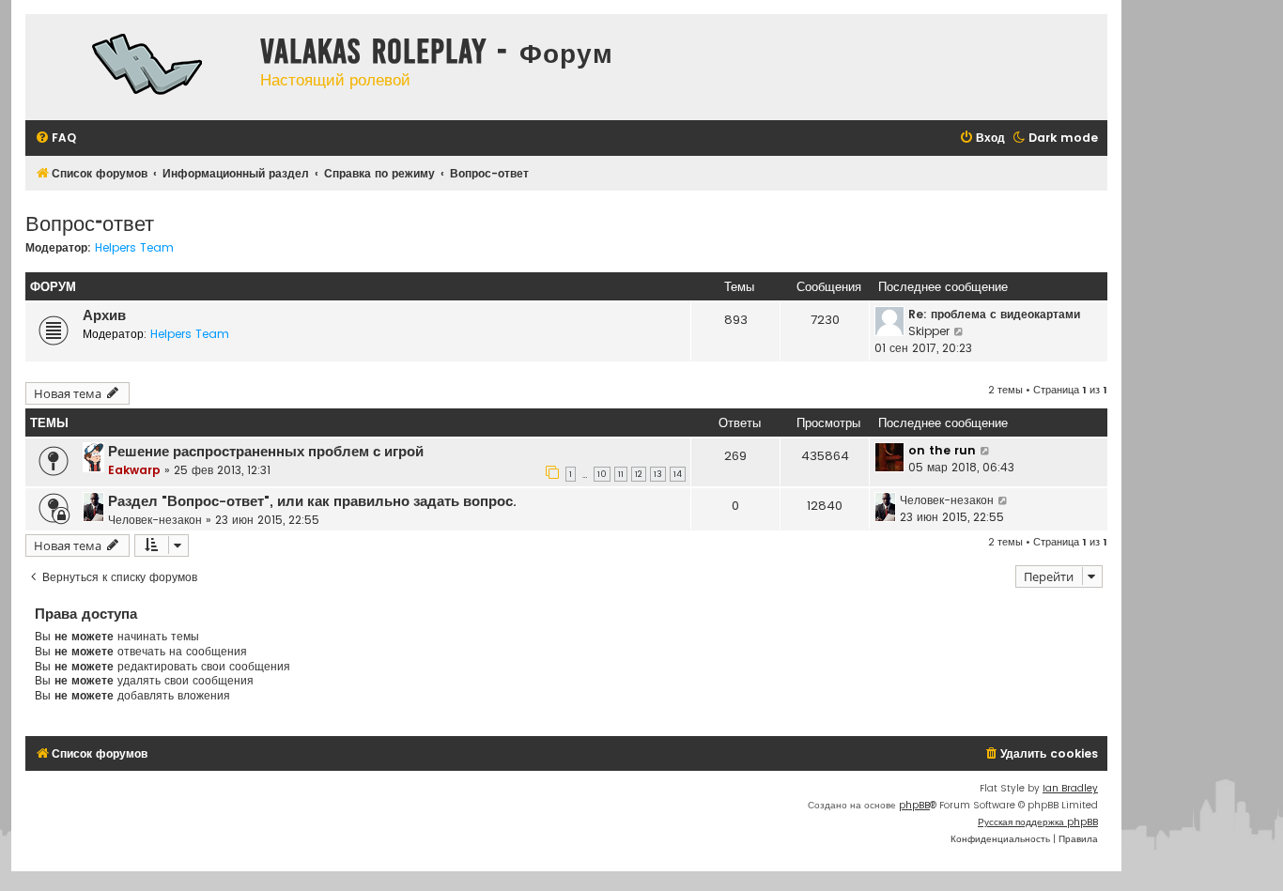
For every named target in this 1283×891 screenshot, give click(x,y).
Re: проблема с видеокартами (994, 314)
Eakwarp (134, 470)
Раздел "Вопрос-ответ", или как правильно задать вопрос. (312, 501)
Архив (104, 315)
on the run (942, 450)
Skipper (929, 331)
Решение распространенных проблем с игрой (266, 451)
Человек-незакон (155, 520)
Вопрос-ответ (89, 222)
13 (658, 474)
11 (621, 474)
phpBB (914, 805)
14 (677, 474)
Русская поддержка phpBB (1038, 822)
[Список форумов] (138, 67)
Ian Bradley (1070, 788)
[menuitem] (55, 138)
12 (638, 474)
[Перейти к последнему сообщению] (986, 450)
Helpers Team (134, 247)
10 (602, 474)
